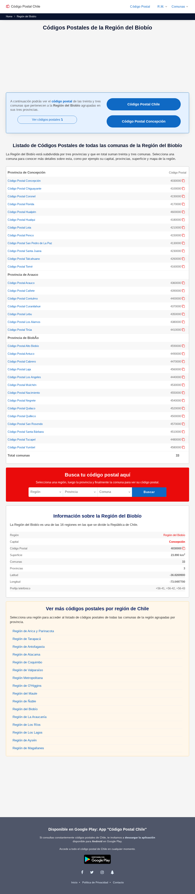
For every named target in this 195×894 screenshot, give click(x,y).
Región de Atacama (26, 654)
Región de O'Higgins (27, 686)
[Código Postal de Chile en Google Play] (97, 859)
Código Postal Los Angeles (24, 377)
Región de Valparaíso (28, 670)
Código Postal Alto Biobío (23, 345)
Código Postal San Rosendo (25, 423)
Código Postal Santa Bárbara (26, 431)
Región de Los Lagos (27, 732)
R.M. (160, 6)
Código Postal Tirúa (20, 329)
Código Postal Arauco (21, 282)
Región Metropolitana (28, 678)
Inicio (74, 882)
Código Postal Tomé (20, 266)
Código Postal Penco (21, 235)
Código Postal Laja (19, 369)
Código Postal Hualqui (21, 219)
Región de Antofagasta (29, 647)
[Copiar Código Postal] (183, 180)
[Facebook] (82, 872)
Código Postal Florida (21, 204)
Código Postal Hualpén (22, 212)
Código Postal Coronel (21, 196)
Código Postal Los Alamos (24, 321)
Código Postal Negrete (22, 400)
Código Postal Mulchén (22, 384)
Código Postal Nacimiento (24, 392)
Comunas (178, 6)
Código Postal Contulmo (23, 298)
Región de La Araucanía (29, 717)
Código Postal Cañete (21, 290)
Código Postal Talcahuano (24, 258)
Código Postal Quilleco (22, 416)
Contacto (118, 882)
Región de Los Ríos (27, 725)
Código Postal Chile (143, 104)
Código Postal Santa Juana (24, 251)
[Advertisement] (97, 62)
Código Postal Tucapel (21, 439)
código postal (62, 101)
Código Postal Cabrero (22, 361)
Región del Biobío (174, 535)
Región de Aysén (25, 740)
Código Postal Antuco (21, 353)
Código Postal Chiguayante (24, 188)
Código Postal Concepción (143, 121)
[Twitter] (92, 872)
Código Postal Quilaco (21, 408)
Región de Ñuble (24, 701)
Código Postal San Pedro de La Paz (30, 243)
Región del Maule (25, 693)
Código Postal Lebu (20, 314)
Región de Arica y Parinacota (33, 631)
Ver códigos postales (46, 119)
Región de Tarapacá (27, 639)
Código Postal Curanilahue (24, 306)
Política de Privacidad (95, 882)
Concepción (177, 541)
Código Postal (140, 6)
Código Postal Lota (19, 227)
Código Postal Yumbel (21, 447)
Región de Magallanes (28, 748)
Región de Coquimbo (27, 662)
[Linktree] (112, 872)
